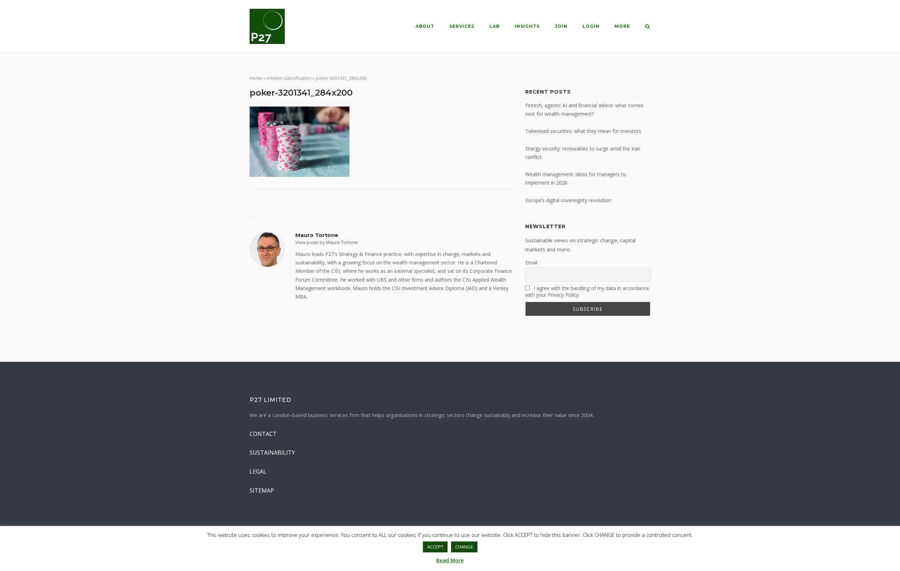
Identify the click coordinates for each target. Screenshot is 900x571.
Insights (527, 26)
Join (561, 26)
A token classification (288, 78)
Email (531, 262)
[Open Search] (647, 27)
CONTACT (263, 434)
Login (591, 26)
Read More (450, 560)
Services (461, 26)
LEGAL (258, 471)
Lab (494, 26)
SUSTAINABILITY (272, 452)
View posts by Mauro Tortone (326, 242)
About (425, 26)
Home (256, 78)
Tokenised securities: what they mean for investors (583, 131)
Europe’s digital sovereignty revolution (568, 200)
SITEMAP (262, 490)
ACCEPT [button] (435, 547)
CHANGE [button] (464, 547)
